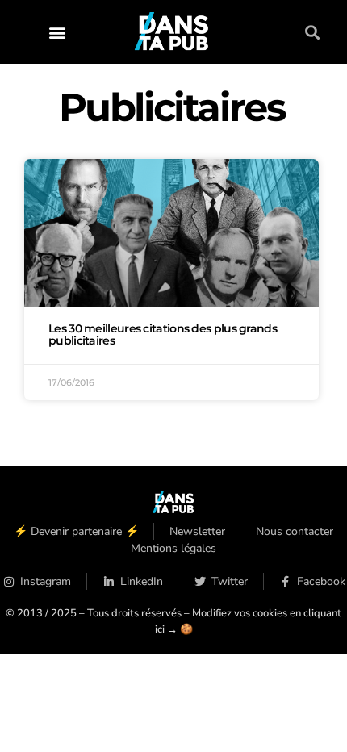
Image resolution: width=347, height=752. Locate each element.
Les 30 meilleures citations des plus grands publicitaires (162, 335)
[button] (57, 32)
